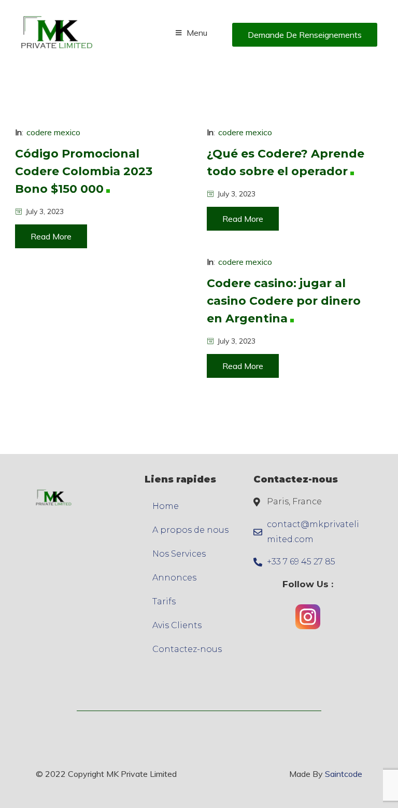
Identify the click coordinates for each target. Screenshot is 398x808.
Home (165, 506)
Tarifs (164, 601)
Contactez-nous (187, 649)
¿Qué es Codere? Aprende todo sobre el (285, 162)
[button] (304, 35)
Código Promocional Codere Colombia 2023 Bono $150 (83, 171)
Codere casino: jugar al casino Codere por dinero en (284, 300)
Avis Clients (177, 625)
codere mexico (53, 132)
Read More (51, 236)
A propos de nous (190, 530)
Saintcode (343, 774)
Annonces (174, 578)
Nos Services (179, 554)
